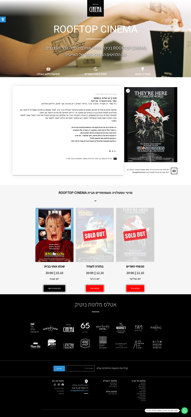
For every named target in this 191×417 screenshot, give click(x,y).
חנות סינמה (108, 94)
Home (115, 94)
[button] (3, 19)
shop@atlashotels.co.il (79, 390)
